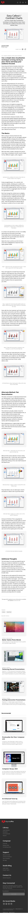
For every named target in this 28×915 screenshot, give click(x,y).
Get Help (5, 860)
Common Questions (7, 856)
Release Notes (6, 845)
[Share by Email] (22, 50)
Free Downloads (6, 833)
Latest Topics (6, 868)
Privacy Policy (12, 912)
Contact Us (7, 875)
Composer (7, 841)
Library (5, 827)
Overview (5, 843)
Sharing (8, 667)
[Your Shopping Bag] (20, 2)
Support (6, 852)
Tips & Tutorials (6, 858)
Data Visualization (17, 55)
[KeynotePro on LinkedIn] (6, 904)
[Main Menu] (25, 2)
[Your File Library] (23, 2)
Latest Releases (6, 830)
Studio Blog (7, 865)
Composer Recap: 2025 (10, 769)
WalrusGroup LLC (19, 908)
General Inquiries (7, 877)
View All (4, 835)
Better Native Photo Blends (11, 640)
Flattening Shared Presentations (13, 669)
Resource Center (6, 854)
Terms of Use (5, 912)
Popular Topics (6, 870)
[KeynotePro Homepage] (3, 3)
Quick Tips (9, 612)
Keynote (9, 55)
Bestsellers (5, 832)
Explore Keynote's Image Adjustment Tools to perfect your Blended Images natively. (14, 642)
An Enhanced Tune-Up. (10, 799)
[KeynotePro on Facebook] (4, 904)
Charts (3, 612)
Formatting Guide (7, 847)
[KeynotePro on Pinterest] (11, 904)
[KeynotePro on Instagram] (9, 904)
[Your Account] (17, 2)
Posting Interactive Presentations (13, 700)
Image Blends (9, 638)
